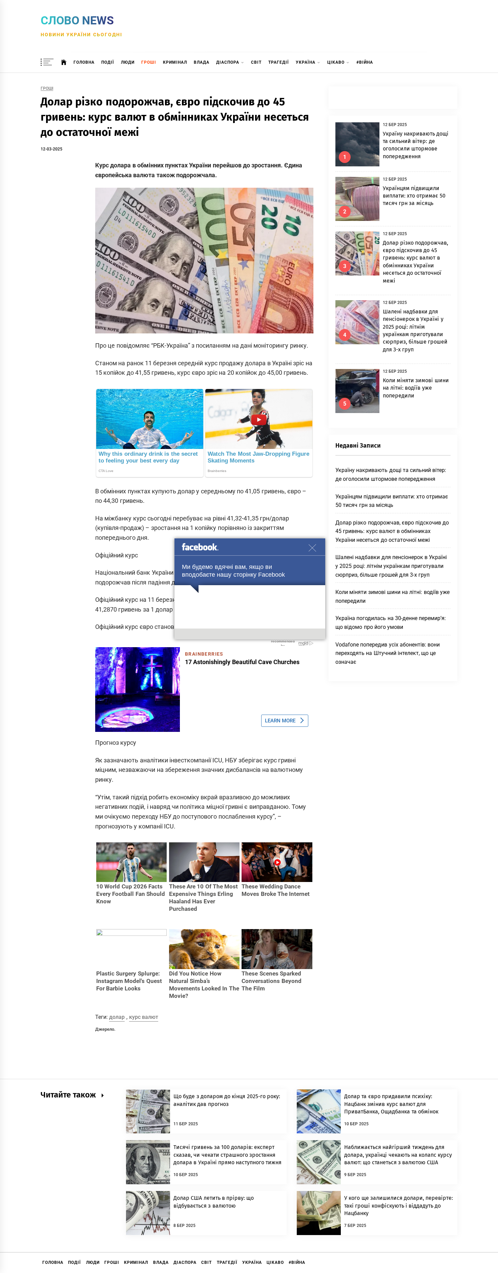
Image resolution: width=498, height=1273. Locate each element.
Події (107, 62)
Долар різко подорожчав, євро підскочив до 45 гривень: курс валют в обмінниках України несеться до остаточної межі (392, 531)
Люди (127, 62)
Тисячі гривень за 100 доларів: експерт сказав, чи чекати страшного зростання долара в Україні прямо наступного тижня (227, 1155)
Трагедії (278, 62)
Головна (84, 62)
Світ (256, 62)
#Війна (364, 62)
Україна (305, 62)
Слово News (77, 20)
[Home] (64, 62)
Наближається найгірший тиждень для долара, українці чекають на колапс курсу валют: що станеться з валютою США (398, 1155)
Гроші (148, 62)
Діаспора (227, 62)
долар (117, 1017)
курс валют (143, 1017)
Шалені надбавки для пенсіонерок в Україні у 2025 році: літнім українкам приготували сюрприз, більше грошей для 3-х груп (391, 566)
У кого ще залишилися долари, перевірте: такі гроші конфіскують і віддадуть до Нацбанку (398, 1205)
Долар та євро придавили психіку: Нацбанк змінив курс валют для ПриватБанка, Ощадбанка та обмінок (391, 1104)
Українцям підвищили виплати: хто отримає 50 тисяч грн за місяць (414, 196)
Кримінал (175, 62)
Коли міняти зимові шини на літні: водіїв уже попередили (416, 388)
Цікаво (336, 62)
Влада (201, 62)
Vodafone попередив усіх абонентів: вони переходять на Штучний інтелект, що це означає (387, 653)
